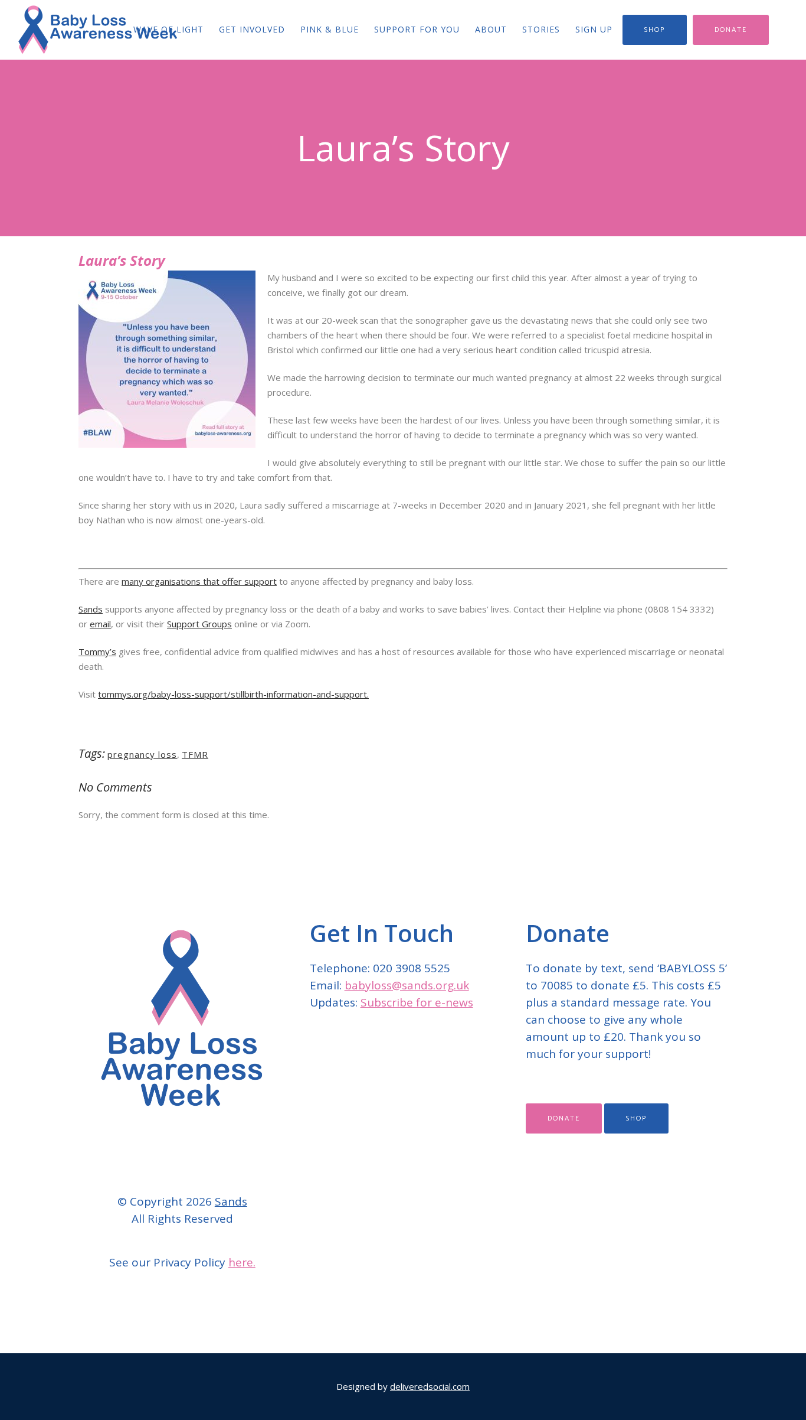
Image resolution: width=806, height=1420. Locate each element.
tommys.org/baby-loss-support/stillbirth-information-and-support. (233, 694)
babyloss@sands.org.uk (407, 985)
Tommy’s (97, 651)
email (100, 624)
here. (241, 1262)
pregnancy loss (142, 754)
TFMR (195, 754)
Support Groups (199, 624)
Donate (731, 29)
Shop (654, 29)
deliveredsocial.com (430, 1386)
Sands (90, 609)
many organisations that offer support (199, 581)
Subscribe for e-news (417, 1002)
